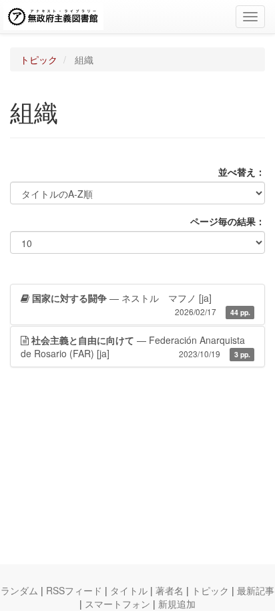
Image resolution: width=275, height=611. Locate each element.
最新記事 (255, 590)
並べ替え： (241, 171)
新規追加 (177, 603)
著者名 (170, 590)
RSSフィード (74, 590)
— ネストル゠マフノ (141, 304)
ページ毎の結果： (227, 221)
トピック (38, 59)
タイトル (129, 590)
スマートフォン (117, 603)
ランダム (19, 590)
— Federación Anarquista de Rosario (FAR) (135, 346)
